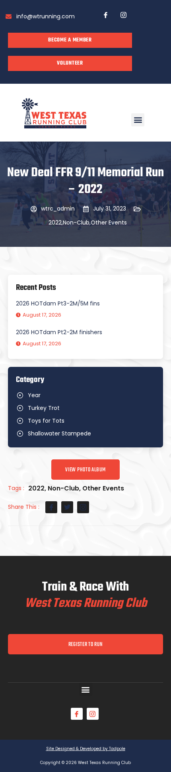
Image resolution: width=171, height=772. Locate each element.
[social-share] (51, 507)
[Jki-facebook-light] (105, 15)
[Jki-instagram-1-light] (123, 15)
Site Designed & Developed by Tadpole (85, 749)
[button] (137, 119)
